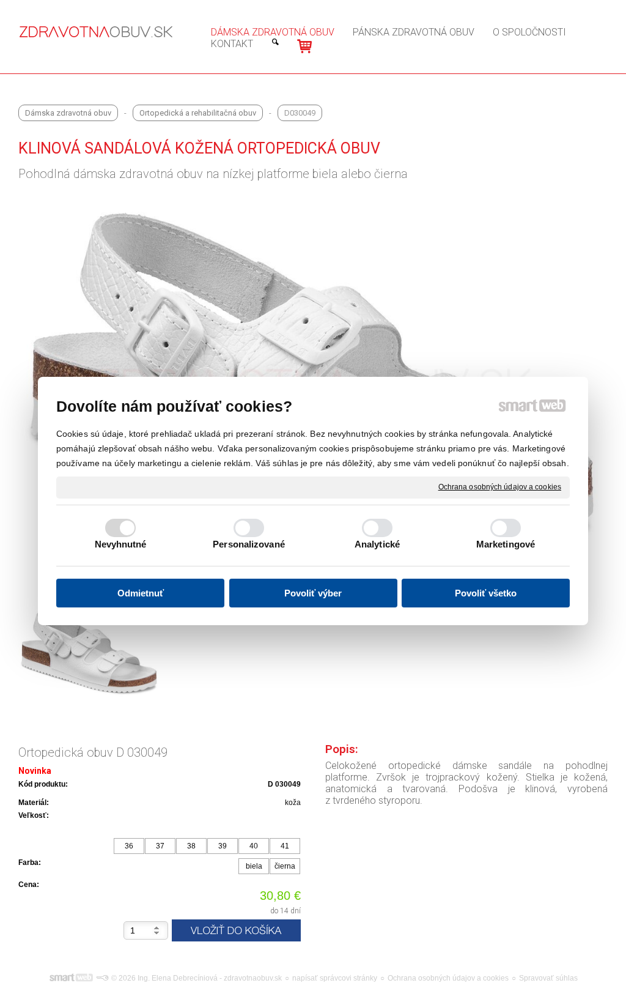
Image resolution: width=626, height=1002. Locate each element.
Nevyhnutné (121, 544)
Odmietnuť (140, 593)
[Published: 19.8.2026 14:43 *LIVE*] (102, 978)
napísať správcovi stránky (334, 978)
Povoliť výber (313, 593)
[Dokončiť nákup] (304, 46)
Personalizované (249, 544)
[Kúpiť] (236, 930)
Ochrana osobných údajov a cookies (499, 487)
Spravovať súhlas (548, 978)
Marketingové (505, 544)
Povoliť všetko (486, 593)
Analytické (377, 544)
